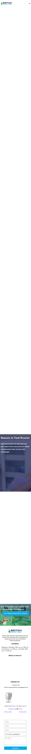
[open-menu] (29, 3)
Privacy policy (8, 712)
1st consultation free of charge (15, 613)
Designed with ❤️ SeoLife (15, 709)
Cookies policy (23, 712)
